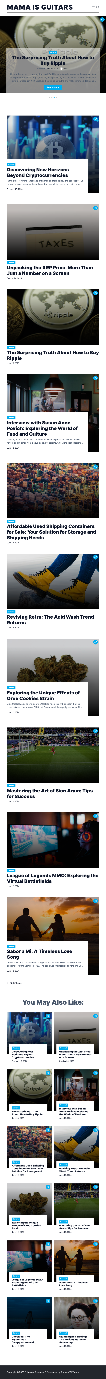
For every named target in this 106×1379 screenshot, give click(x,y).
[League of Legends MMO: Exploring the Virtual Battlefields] (53, 840)
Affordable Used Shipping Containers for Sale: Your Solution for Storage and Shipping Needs (51, 531)
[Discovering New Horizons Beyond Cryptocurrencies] (53, 154)
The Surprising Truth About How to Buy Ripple (53, 60)
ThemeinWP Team (70, 1372)
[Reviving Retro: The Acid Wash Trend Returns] (53, 581)
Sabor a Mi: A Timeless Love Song (39, 954)
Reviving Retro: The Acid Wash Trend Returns (50, 619)
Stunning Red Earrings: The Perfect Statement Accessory (73, 1339)
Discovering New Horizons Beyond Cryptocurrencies (38, 172)
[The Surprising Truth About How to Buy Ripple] (53, 317)
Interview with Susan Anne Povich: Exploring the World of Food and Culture (42, 428)
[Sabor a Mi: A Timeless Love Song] (53, 936)
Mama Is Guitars (40, 7)
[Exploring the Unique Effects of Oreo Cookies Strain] (53, 677)
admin (66, 68)
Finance (11, 164)
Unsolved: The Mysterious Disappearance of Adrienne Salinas (23, 1339)
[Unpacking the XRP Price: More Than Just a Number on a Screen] (53, 232)
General (53, 52)
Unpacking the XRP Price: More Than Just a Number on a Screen (50, 270)
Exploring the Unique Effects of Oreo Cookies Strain (43, 695)
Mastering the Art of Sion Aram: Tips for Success (50, 793)
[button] (49, 97)
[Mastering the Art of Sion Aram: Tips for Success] (53, 755)
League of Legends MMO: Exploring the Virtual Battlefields (53, 878)
